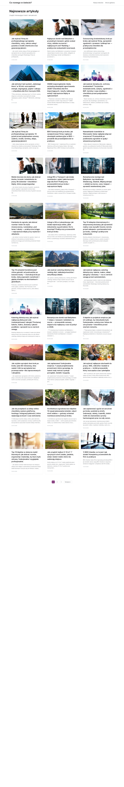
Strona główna (110, 3)
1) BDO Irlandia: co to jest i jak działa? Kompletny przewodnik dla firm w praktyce (97, 454)
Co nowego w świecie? (20, 2)
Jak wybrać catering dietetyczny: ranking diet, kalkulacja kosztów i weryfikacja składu (61, 272)
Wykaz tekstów (98, 3)
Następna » (68, 482)
